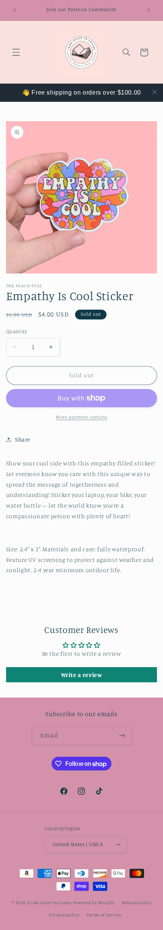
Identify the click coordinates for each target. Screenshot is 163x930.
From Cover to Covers (50, 902)
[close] (154, 92)
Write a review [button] (81, 675)
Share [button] (22, 439)
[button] (16, 52)
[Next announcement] (148, 10)
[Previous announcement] (14, 10)
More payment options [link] (81, 417)
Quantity (16, 331)
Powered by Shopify (93, 902)
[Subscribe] (122, 735)
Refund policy (136, 902)
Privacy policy (64, 914)
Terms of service (103, 914)
